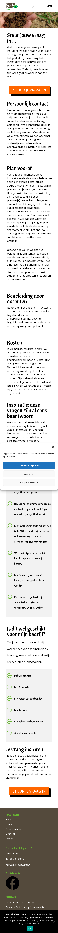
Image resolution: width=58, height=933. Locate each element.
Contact (10, 838)
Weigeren (29, 473)
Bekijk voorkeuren (29, 482)
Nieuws (9, 824)
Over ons (10, 833)
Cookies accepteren (29, 465)
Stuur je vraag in (29, 89)
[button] (53, 447)
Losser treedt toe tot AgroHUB (21, 902)
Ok (29, 928)
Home (9, 819)
